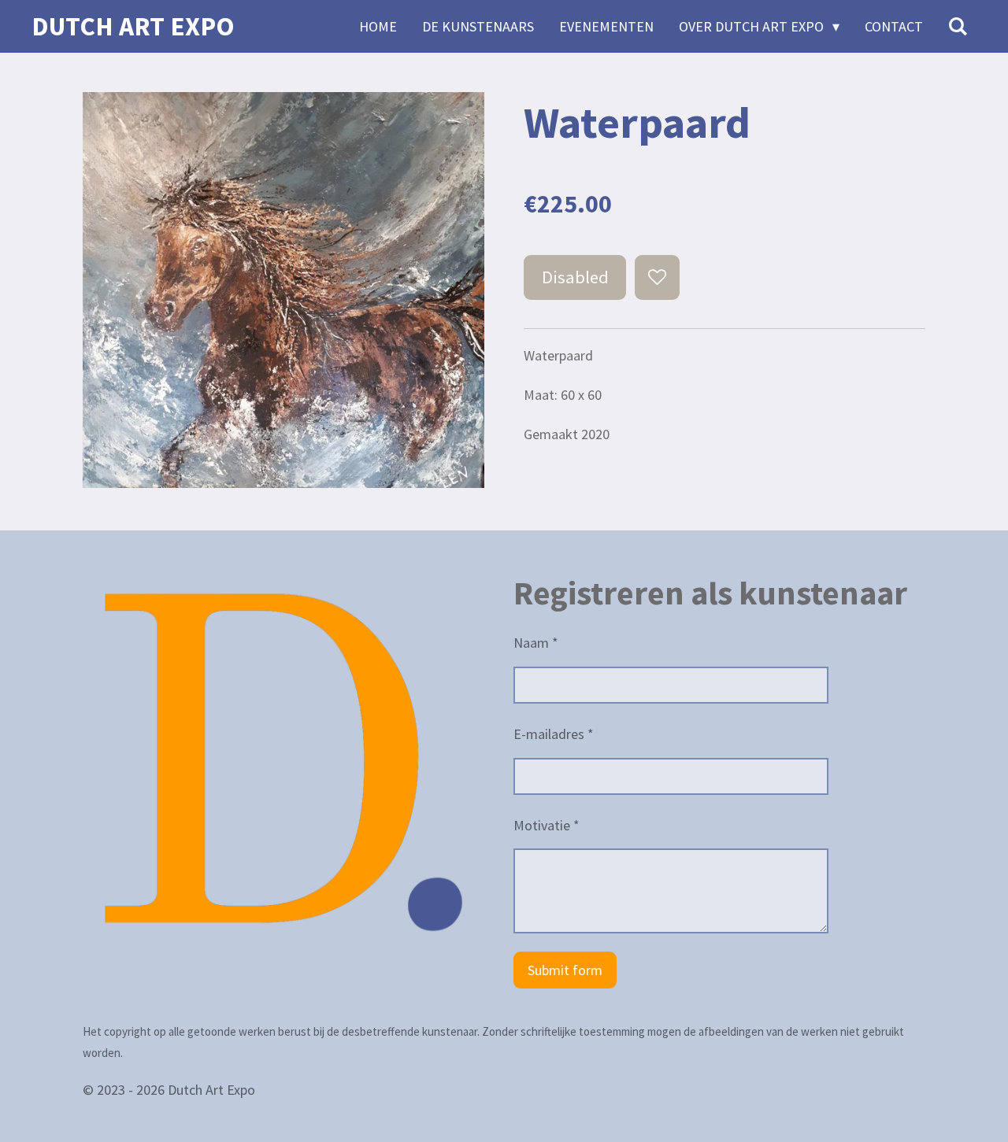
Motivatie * (546, 825)
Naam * (535, 643)
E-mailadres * (553, 734)
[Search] (957, 27)
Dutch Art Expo (133, 26)
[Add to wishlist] (657, 277)
